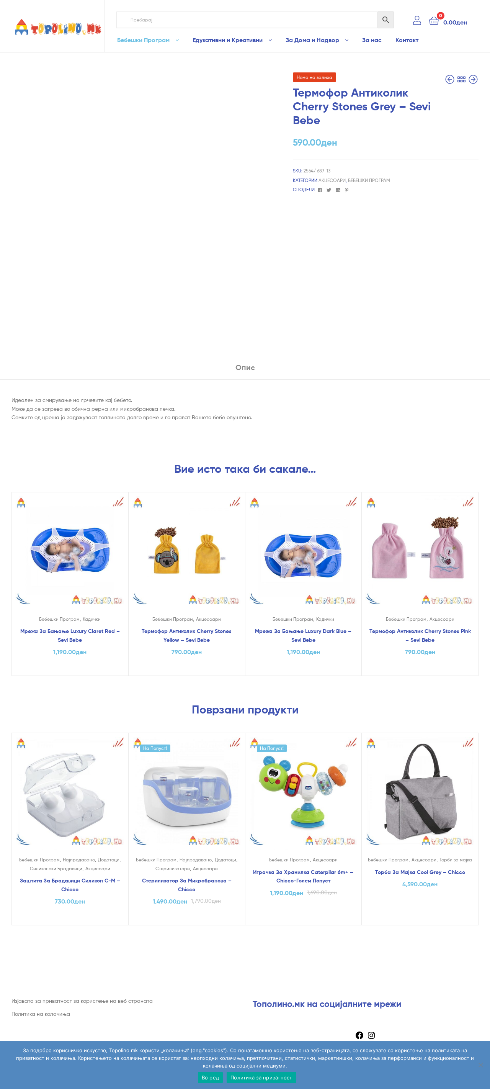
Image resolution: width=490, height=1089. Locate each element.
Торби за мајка (455, 860)
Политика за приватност (261, 1077)
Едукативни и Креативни (228, 40)
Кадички (92, 619)
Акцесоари (332, 180)
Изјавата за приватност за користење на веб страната (82, 1000)
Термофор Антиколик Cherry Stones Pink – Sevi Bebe (420, 635)
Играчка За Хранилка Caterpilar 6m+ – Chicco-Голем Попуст (303, 876)
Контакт (406, 40)
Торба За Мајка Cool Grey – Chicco (420, 872)
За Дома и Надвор (312, 40)
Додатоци (108, 860)
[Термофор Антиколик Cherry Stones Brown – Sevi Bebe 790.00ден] (450, 80)
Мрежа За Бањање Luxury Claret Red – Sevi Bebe (70, 635)
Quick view (69, 556)
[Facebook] (359, 1038)
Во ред (210, 1077)
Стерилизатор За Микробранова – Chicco (187, 885)
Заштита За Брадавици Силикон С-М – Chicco (70, 885)
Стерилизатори (172, 868)
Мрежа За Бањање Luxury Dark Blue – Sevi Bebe (303, 635)
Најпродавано (79, 860)
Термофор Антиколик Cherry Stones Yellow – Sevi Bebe (187, 635)
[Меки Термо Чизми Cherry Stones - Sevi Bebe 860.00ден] (473, 80)
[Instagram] (371, 1038)
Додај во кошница (70, 667)
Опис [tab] (245, 367)
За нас (372, 40)
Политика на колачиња (40, 1013)
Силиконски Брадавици (56, 868)
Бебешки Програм (143, 40)
